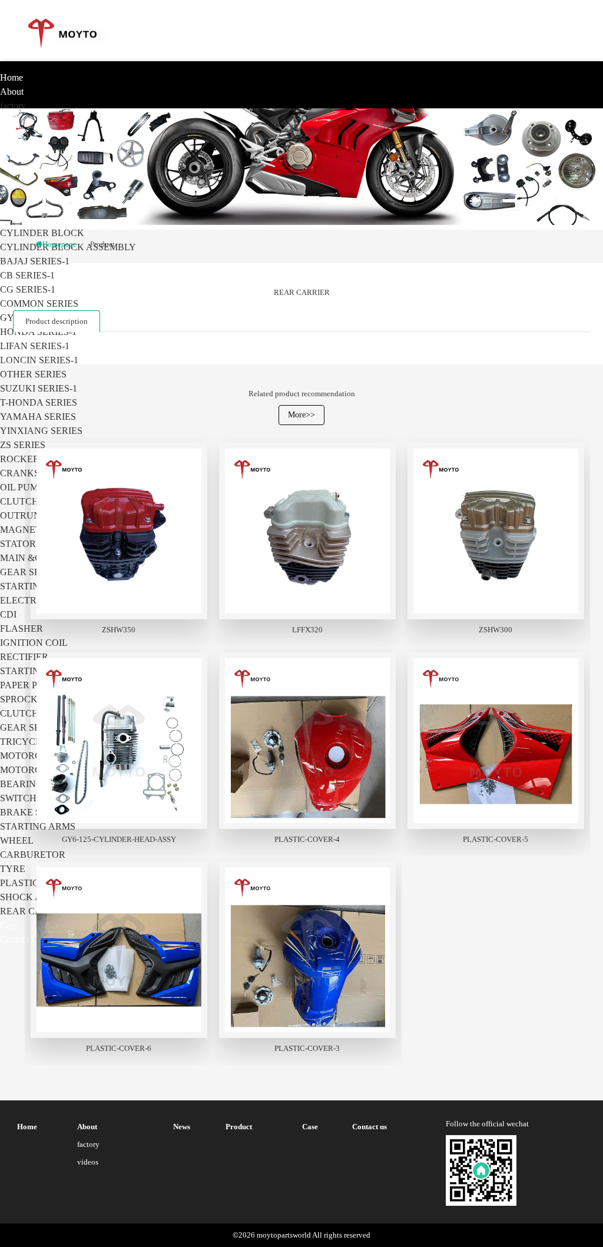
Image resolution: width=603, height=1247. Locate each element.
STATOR (18, 544)
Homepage (59, 244)
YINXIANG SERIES (41, 431)
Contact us (21, 939)
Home (11, 77)
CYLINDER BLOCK (42, 233)
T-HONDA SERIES (38, 402)
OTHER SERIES (33, 374)
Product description (56, 321)
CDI (8, 614)
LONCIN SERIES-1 (39, 360)
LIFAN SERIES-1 (34, 346)
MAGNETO (24, 530)
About (12, 92)
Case (9, 925)
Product (102, 244)
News (181, 1126)
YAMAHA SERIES (38, 417)
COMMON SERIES (39, 304)
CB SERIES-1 (27, 275)
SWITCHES (24, 798)
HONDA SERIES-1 (38, 332)
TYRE (12, 869)
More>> (301, 414)
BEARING (21, 784)
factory (13, 106)
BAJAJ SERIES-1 (34, 261)
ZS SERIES (22, 445)
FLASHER (21, 629)
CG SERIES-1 (27, 289)
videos (87, 1162)
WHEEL (17, 840)
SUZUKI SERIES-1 (38, 388)
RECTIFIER (24, 657)
